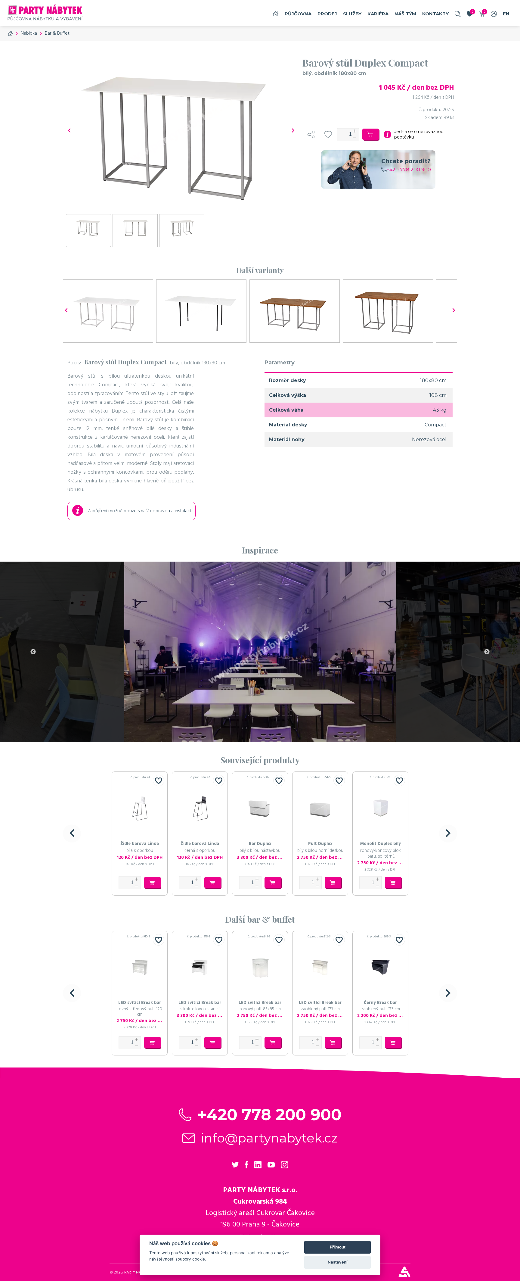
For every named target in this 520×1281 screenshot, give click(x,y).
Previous (33, 652)
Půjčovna (298, 14)
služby (352, 14)
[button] (72, 833)
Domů (276, 14)
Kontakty (435, 14)
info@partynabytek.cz (269, 1138)
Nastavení (337, 1262)
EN (506, 14)
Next (487, 652)
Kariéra (377, 14)
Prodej (327, 14)
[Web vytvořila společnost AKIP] (404, 1275)
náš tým (405, 14)
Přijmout (337, 1247)
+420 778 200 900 (409, 170)
